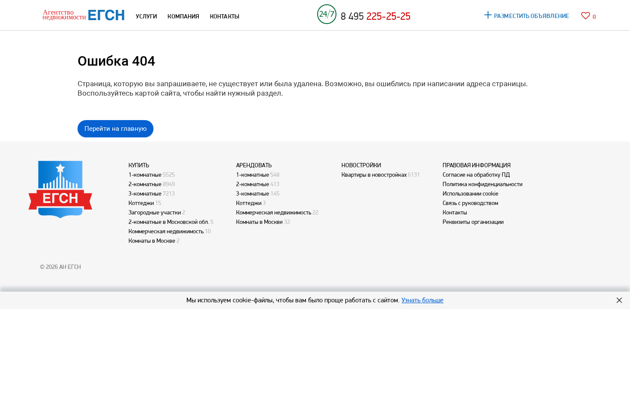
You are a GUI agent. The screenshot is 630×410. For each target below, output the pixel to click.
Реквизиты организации (473, 221)
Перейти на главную (115, 129)
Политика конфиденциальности (482, 184)
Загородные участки (155, 212)
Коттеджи (141, 202)
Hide (619, 300)
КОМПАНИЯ (183, 16)
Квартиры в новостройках (374, 174)
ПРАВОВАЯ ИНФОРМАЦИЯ (476, 165)
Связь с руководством (470, 202)
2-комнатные (145, 184)
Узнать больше (423, 300)
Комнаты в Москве (152, 240)
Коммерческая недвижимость (166, 231)
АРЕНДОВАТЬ (254, 165)
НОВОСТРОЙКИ (361, 165)
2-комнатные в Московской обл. (169, 221)
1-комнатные (145, 174)
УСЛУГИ (146, 16)
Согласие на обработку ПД (476, 174)
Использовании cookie (470, 193)
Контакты (455, 212)
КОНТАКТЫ (224, 16)
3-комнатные (145, 193)
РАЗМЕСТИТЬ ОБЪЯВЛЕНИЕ (531, 15)
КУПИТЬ (139, 165)
